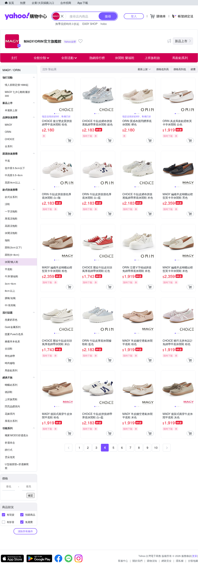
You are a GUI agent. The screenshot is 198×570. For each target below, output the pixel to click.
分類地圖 (193, 560)
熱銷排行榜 (97, 57)
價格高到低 (179, 69)
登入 (134, 16)
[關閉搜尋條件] (62, 16)
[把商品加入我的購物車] (69, 140)
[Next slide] (72, 95)
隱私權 (179, 560)
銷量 (193, 69)
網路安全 (166, 560)
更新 (194, 556)
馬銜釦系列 (180, 57)
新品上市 (181, 41)
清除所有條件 (25, 531)
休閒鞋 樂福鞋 (124, 57)
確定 (30, 495)
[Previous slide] (42, 95)
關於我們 (137, 560)
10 (156, 447)
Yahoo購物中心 (26, 16)
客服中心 (123, 560)
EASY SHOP (89, 23)
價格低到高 (162, 69)
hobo (104, 23)
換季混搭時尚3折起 (67, 23)
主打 (14, 57)
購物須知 (152, 560)
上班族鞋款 (152, 57)
